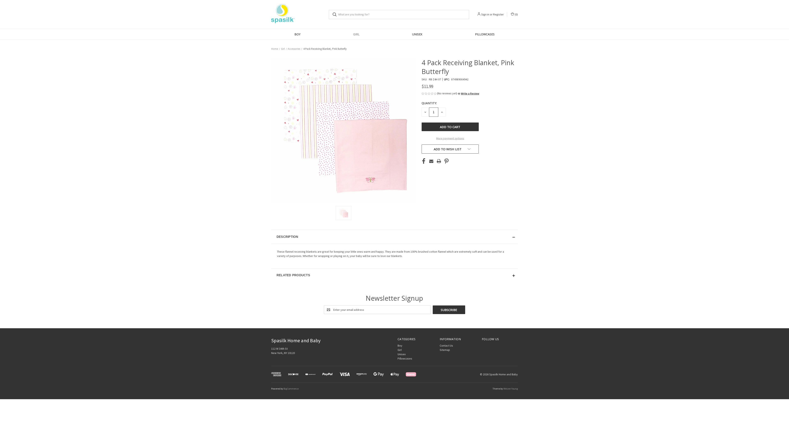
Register (498, 14)
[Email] (431, 161)
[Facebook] (424, 161)
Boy (297, 34)
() (516, 14)
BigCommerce (291, 388)
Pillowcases (485, 34)
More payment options (450, 138)
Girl (356, 34)
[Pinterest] (446, 161)
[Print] (439, 161)
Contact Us (446, 345)
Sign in (485, 14)
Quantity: (429, 103)
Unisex (417, 34)
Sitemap (445, 350)
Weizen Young (510, 388)
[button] (468, 93)
